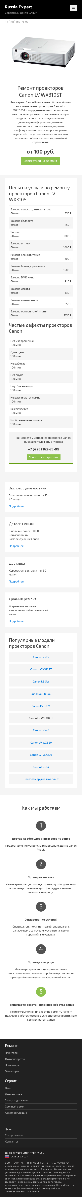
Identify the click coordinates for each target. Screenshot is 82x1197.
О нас (8, 1088)
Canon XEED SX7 (41, 693)
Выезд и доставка (16, 1100)
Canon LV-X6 (41, 730)
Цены (8, 1129)
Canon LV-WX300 (41, 754)
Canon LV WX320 (41, 742)
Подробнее (16, 506)
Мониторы (12, 1071)
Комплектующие (16, 1112)
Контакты (11, 1141)
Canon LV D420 (41, 706)
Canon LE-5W (41, 681)
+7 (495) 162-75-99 (16, 21)
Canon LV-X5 (41, 657)
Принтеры (11, 1052)
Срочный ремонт (16, 1106)
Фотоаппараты (15, 1059)
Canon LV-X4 (41, 767)
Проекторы (12, 1065)
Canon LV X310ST (41, 669)
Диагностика (13, 1094)
